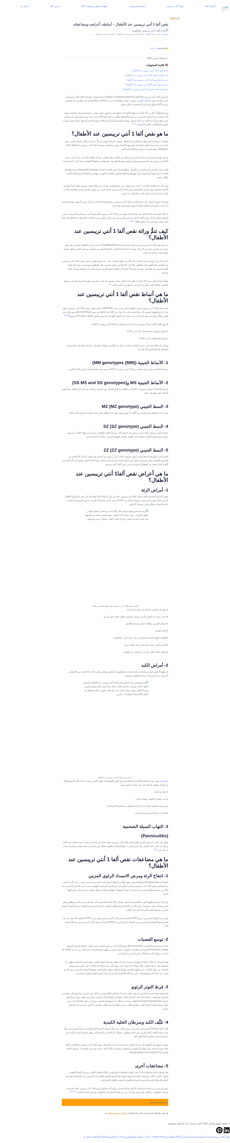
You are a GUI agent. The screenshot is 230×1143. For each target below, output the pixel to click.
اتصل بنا (25, 6)
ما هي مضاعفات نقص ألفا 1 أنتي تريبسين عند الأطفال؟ (145, 89)
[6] (65, 315)
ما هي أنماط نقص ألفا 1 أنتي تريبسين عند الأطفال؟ (147, 80)
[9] (70, 1092)
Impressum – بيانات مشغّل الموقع (147, 1136)
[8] (72, 1092)
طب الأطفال (174, 18)
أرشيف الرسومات (137, 6)
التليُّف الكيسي (143, 100)
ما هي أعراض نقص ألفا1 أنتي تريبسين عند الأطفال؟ (146, 84)
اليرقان (163, 781)
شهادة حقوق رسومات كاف (94, 6)
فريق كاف (55, 6)
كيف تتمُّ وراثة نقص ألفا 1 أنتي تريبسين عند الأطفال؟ (146, 75)
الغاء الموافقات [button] (98, 1136)
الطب (158, 34)
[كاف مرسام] (223, 8)
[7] (154, 849)
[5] (67, 315)
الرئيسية (165, 34)
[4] (131, 221)
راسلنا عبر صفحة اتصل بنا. (116, 1113)
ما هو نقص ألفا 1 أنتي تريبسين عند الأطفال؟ (150, 70)
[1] (135, 124)
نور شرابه (154, 48)
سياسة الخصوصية (204, 1136)
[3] (133, 221)
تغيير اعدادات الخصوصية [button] (118, 1136)
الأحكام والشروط (172, 1136)
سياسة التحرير (188, 1136)
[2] (133, 124)
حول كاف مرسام (175, 6)
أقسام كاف (210, 6)
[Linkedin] (226, 1130)
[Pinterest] (219, 1130)
